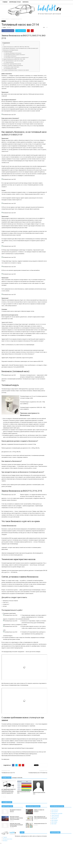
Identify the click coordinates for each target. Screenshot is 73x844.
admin (4, 27)
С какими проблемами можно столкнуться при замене (16, 70)
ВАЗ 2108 (54, 822)
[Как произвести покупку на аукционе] (5, 811)
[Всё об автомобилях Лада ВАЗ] (36, 10)
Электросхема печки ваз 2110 (40, 823)
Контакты (25, 2)
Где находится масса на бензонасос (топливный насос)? (17, 57)
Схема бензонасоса (9, 62)
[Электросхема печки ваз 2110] (29, 825)
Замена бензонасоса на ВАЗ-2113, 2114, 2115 (14, 59)
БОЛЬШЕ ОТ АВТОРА (17, 777)
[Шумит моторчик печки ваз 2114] (40, 786)
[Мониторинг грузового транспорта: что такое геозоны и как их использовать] (5, 818)
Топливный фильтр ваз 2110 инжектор (37, 772)
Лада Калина (55, 816)
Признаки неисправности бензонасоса (13, 53)
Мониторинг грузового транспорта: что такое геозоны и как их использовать (16, 818)
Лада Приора (55, 815)
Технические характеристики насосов (12, 63)
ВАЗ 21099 (55, 820)
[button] (69, 2)
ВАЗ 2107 (54, 818)
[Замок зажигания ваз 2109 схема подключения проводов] (29, 818)
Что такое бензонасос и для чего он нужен (13, 60)
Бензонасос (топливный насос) (10, 50)
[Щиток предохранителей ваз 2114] (24, 785)
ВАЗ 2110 (55, 810)
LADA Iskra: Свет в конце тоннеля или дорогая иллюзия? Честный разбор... (16, 825)
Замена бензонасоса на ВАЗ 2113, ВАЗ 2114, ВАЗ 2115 (16, 46)
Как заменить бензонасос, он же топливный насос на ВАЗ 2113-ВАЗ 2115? (20, 48)
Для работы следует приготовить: (12, 67)
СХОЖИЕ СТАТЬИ (6, 777)
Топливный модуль (7, 51)
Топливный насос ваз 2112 (8, 772)
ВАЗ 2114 (7, 19)
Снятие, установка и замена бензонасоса (13, 65)
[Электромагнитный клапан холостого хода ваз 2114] (9, 785)
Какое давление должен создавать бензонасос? (15, 54)
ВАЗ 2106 (54, 823)
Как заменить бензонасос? (10, 56)
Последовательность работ (11, 68)
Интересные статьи (15, 2)
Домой (3, 19)
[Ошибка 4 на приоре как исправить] (29, 811)
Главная (5, 2)
